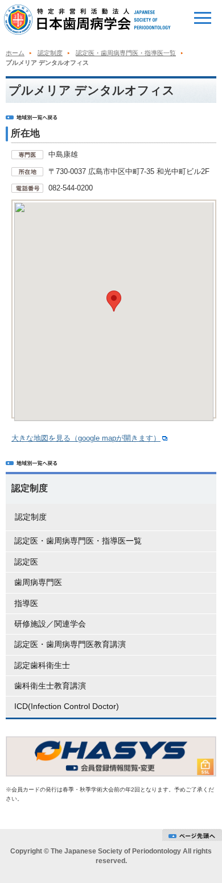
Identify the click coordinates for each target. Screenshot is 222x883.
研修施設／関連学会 (50, 623)
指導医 (26, 603)
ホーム (15, 52)
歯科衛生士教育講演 (50, 685)
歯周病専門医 (38, 582)
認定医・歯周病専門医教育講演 (70, 644)
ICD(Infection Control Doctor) (66, 706)
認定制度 (50, 52)
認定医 (26, 561)
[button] (114, 301)
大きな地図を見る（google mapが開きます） (86, 438)
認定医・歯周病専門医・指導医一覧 (126, 52)
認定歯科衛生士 (42, 665)
